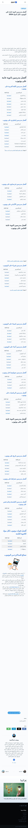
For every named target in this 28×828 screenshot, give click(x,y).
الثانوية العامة (23, 720)
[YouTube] (25, 805)
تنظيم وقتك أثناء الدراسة (13, 593)
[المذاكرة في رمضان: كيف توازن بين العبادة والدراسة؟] (14, 790)
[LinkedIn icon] (14, 760)
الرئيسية (24, 812)
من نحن (24, 816)
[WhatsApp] (8, 729)
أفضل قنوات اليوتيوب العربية (16, 290)
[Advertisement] (14, 32)
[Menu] (25, 2)
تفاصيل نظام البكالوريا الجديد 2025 (15, 261)
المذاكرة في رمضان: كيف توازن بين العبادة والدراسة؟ (15, 798)
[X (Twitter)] (19, 729)
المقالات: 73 (14, 762)
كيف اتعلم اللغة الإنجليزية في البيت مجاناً (14, 150)
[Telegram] (14, 729)
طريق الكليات (23, 8)
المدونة (24, 814)
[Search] (2, 2)
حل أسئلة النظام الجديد (14, 587)
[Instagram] (21, 805)
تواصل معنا (23, 818)
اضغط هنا (9, 95)
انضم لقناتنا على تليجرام (13, 712)
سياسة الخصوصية (22, 819)
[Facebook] (24, 729)
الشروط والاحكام (22, 821)
